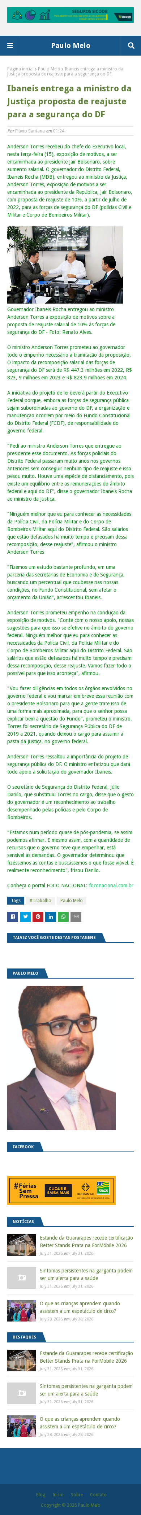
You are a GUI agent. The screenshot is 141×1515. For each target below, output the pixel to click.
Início (58, 1494)
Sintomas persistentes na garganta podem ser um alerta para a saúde (86, 1274)
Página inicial (20, 68)
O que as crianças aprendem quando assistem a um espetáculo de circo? (80, 1307)
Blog (40, 1494)
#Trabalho (40, 900)
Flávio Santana (30, 131)
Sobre (77, 1494)
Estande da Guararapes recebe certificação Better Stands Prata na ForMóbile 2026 (86, 1241)
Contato (98, 1494)
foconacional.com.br (111, 885)
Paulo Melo (70, 45)
